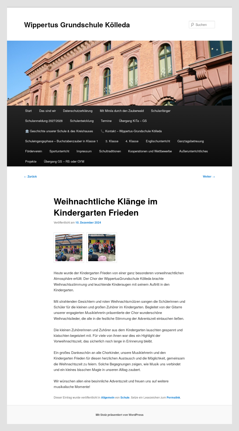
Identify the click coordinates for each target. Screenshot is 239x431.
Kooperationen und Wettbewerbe (150, 151)
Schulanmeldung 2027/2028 (44, 120)
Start (28, 110)
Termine (106, 120)
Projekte (30, 161)
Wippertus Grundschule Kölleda (77, 24)
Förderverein (33, 151)
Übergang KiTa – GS (133, 120)
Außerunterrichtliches (193, 151)
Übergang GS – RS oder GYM (64, 161)
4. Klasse (132, 141)
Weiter (209, 176)
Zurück (30, 176)
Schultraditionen (110, 151)
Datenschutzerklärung (77, 110)
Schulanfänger (160, 110)
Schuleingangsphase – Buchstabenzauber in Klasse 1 (61, 141)
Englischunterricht (158, 141)
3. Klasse (111, 141)
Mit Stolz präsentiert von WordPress (120, 415)
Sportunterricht (59, 151)
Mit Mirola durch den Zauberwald (122, 110)
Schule (125, 397)
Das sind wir (47, 110)
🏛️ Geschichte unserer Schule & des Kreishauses (59, 131)
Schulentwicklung (82, 120)
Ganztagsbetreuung (190, 141)
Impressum (84, 151)
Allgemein (107, 397)
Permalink (173, 397)
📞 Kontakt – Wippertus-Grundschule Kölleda (131, 131)
